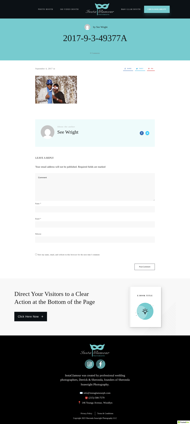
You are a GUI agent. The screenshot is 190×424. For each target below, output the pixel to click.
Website (38, 234)
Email (38, 219)
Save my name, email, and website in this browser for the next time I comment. (69, 255)
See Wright (102, 27)
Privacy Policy (88, 413)
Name (38, 204)
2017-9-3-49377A (95, 38)
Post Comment (144, 267)
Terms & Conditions (105, 413)
